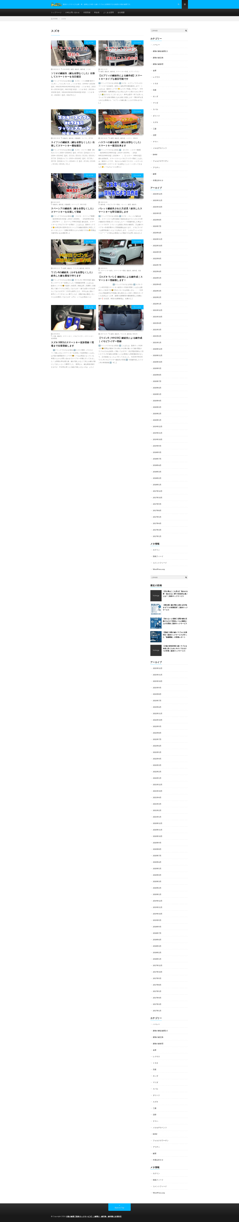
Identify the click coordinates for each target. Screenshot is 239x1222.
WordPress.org (159, 569)
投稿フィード (158, 556)
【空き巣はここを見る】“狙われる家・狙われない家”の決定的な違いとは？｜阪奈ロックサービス (175, 593)
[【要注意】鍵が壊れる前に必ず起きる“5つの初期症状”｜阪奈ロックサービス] (156, 609)
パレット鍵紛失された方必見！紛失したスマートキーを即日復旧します (120, 210)
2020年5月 (157, 394)
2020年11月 (157, 355)
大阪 (54, 336)
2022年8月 (157, 258)
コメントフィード (160, 563)
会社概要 (121, 12)
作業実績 (86, 12)
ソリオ (88, 69)
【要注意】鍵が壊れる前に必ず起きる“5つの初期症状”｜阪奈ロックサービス (175, 607)
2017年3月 (157, 530)
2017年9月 (157, 504)
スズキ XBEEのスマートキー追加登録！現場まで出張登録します (72, 344)
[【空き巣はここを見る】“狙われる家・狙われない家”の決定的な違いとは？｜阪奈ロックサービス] (156, 595)
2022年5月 (157, 278)
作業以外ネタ (158, 180)
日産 (154, 90)
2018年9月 (157, 452)
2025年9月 (157, 213)
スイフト (85, 138)
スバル (155, 109)
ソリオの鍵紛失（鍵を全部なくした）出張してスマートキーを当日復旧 (73, 75)
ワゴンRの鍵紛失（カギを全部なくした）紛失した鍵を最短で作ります (72, 274)
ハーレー (156, 45)
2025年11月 (157, 200)
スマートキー (67, 336)
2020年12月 (157, 349)
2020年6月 (157, 388)
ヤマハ (155, 142)
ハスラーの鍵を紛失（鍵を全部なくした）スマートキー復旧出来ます (120, 144)
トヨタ (155, 83)
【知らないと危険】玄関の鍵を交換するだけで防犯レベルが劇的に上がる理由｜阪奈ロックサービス (175, 621)
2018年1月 (157, 485)
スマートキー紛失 (107, 270)
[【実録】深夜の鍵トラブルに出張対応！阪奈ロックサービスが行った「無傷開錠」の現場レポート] (156, 636)
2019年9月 (157, 446)
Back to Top (119, 1208)
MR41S (135, 138)
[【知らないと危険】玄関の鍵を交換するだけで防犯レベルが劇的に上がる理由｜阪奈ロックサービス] (156, 623)
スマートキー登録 (120, 270)
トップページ (56, 12)
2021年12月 (157, 310)
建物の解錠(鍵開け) (160, 51)
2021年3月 (157, 329)
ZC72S (91, 138)
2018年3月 (157, 472)
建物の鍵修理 (158, 64)
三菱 (154, 129)
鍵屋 (72, 69)
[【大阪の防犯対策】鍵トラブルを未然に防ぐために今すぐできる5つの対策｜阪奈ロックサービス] (156, 650)
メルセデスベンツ (160, 148)
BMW (155, 154)
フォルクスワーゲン (161, 161)
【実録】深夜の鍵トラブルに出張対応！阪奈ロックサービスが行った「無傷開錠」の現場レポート (175, 634)
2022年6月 (157, 271)
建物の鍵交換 (158, 58)
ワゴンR (75, 268)
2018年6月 (157, 465)
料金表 (96, 12)
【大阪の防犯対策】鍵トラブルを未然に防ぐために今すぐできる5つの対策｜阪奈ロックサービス (175, 648)
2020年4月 (157, 401)
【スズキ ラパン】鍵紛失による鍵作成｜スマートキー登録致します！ (120, 278)
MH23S (135, 334)
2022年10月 (157, 245)
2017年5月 (157, 517)
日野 (154, 135)
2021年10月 (157, 317)
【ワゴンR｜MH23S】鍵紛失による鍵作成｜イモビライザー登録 (120, 339)
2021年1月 (157, 342)
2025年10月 (157, 207)
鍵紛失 (77, 69)
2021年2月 (157, 336)
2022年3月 (157, 291)
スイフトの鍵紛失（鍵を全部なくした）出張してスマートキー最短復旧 (73, 144)
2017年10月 (157, 497)
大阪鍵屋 (77, 138)
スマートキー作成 (122, 71)
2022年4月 (157, 284)
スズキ (91, 42)
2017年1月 (157, 536)
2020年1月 (157, 420)
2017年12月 (157, 491)
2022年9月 (157, 252)
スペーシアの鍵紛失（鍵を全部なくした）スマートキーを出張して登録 (73, 210)
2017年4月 (157, 523)
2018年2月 (157, 478)
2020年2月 (157, 413)
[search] (186, 30)
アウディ (156, 167)
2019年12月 (157, 426)
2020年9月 (157, 368)
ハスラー (129, 138)
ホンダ (155, 96)
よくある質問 (108, 12)
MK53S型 (83, 204)
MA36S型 (66, 69)
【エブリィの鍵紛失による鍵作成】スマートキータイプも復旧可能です (120, 77)
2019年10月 (157, 439)
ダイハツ (156, 116)
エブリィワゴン (134, 71)
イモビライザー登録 (113, 204)
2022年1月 (157, 304)
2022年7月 (157, 265)
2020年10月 (157, 362)
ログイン (156, 550)
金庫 (154, 70)
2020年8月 (157, 375)
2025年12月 (157, 194)
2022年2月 (157, 297)
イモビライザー (78, 336)
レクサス (156, 77)
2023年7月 (157, 226)
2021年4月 (157, 323)
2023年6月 (157, 233)
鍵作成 (82, 69)
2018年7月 (157, 459)
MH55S (87, 268)
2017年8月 (157, 510)
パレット (124, 204)
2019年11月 (157, 433)
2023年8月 (157, 220)
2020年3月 (157, 407)
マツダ (155, 103)
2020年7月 (157, 381)
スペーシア (75, 204)
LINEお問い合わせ (72, 12)
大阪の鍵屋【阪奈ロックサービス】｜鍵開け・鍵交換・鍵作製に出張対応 (94, 1216)
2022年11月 (157, 239)
